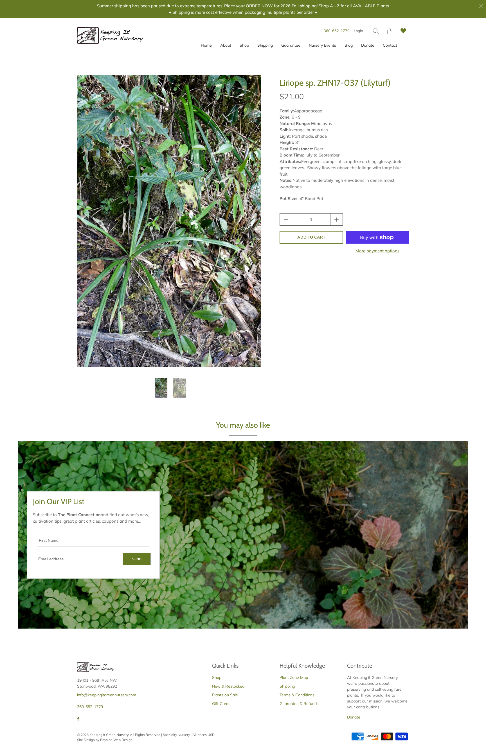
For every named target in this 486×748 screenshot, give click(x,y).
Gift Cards (221, 703)
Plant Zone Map (294, 677)
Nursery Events (322, 45)
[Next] (252, 221)
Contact (390, 45)
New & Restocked (228, 686)
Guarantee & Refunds (299, 703)
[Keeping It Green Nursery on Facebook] (78, 719)
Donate (367, 45)
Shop (244, 45)
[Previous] (86, 221)
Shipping (265, 45)
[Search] (376, 31)
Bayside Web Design (116, 740)
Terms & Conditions (297, 694)
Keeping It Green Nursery (108, 735)
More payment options (377, 250)
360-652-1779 (337, 30)
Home (206, 45)
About (225, 45)
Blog (349, 45)
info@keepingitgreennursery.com (106, 694)
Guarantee (290, 45)
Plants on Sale (225, 694)
